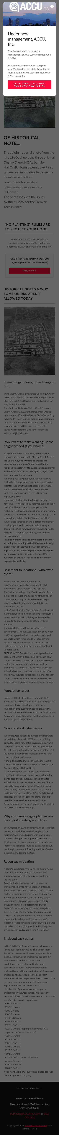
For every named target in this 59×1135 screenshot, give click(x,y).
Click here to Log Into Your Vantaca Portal (29, 84)
